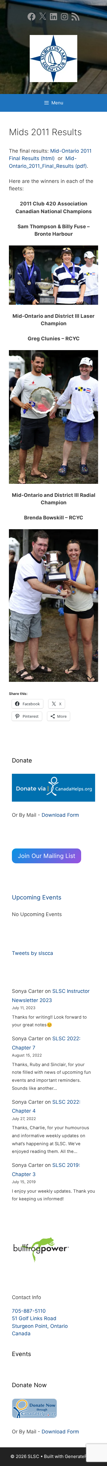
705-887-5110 (29, 1311)
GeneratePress (81, 1456)
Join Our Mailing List (46, 855)
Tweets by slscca (32, 953)
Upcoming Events (36, 897)
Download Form (60, 815)
